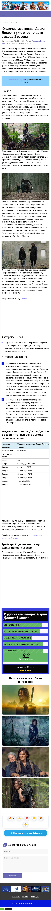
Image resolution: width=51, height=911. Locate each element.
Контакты (16, 897)
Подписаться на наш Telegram (27, 833)
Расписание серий (17, 80)
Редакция (35, 897)
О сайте (25, 897)
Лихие (24, 299)
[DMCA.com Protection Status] (6, 909)
